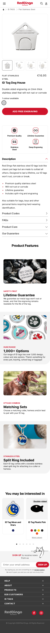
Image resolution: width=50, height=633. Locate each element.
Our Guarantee (10, 233)
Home (3, 9)
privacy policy (39, 570)
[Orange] (37, 533)
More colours (37, 537)
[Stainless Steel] (4, 102)
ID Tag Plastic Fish (37, 522)
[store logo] (25, 3)
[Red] (32, 530)
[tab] (25, 158)
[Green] (35, 530)
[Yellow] (39, 530)
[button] (8, 65)
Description (9, 158)
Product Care (10, 226)
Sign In (46, 3)
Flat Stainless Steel (27, 9)
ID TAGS (11, 9)
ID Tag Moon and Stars (13, 523)
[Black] (42, 530)
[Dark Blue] (13, 530)
